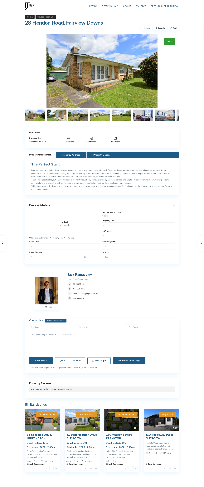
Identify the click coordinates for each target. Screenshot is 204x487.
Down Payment (36, 252)
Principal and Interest (111, 213)
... (43, 457)
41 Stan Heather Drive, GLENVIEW (82, 436)
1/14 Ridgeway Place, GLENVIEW (160, 436)
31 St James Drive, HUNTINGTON (39, 436)
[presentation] (30, 71)
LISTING (93, 6)
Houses (40, 17)
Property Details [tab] (101, 155)
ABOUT (127, 6)
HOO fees (106, 231)
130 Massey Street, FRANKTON (119, 436)
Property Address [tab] (71, 155)
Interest (105, 252)
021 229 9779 (79, 289)
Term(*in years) (109, 242)
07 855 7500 (78, 284)
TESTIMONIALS (110, 6)
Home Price (34, 242)
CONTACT (141, 6)
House (30, 17)
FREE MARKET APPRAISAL (165, 6)
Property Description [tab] (40, 154)
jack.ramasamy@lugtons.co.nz (85, 293)
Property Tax (108, 220)
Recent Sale (49, 17)
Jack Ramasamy (80, 274)
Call (71, 360)
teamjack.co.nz (79, 298)
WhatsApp (100, 360)
